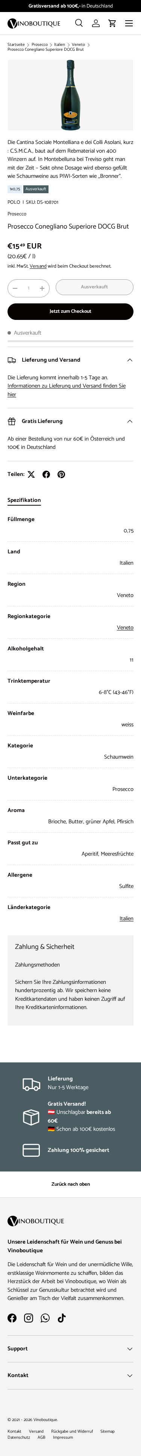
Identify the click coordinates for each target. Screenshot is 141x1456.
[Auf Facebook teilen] (46, 474)
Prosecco (40, 45)
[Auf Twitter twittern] (31, 474)
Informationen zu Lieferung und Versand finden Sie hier (67, 390)
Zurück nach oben (71, 1184)
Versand (38, 266)
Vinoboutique (45, 1420)
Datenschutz (19, 1437)
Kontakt (14, 1431)
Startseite (16, 45)
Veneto (78, 45)
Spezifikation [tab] (24, 500)
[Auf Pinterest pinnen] (61, 474)
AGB (41, 1437)
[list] (70, 95)
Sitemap (107, 1431)
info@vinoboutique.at (98, 6)
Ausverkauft (94, 287)
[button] (112, 23)
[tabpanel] (70, 719)
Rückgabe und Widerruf (72, 1431)
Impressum (63, 1437)
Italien (59, 45)
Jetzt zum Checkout (70, 311)
